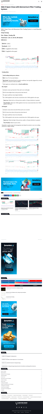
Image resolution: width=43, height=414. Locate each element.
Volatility (21, 390)
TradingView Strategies (16, 192)
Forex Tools (21, 376)
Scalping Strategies (21, 382)
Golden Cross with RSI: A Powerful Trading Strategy (7, 209)
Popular (7, 285)
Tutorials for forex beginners (21, 388)
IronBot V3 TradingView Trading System (9, 356)
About (18, 412)
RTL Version (27, 412)
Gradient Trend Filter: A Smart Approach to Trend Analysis (12, 359)
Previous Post (4, 239)
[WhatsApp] (15, 195)
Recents (21, 285)
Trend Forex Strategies (21, 387)
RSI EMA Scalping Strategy (34, 208)
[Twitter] (11, 195)
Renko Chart (21, 381)
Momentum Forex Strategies (9, 4)
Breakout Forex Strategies (21, 374)
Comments (35, 285)
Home (2, 4)
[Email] (18, 195)
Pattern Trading (21, 379)
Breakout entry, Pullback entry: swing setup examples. (16, 292)
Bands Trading (21, 371)
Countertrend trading (10, 296)
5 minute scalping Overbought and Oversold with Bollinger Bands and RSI (21, 209)
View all (40, 198)
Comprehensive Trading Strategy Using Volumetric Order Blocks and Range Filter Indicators (19, 366)
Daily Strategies (21, 375)
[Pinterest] (13, 195)
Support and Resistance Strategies (21, 384)
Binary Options (21, 372)
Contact (22, 412)
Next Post (39, 239)
